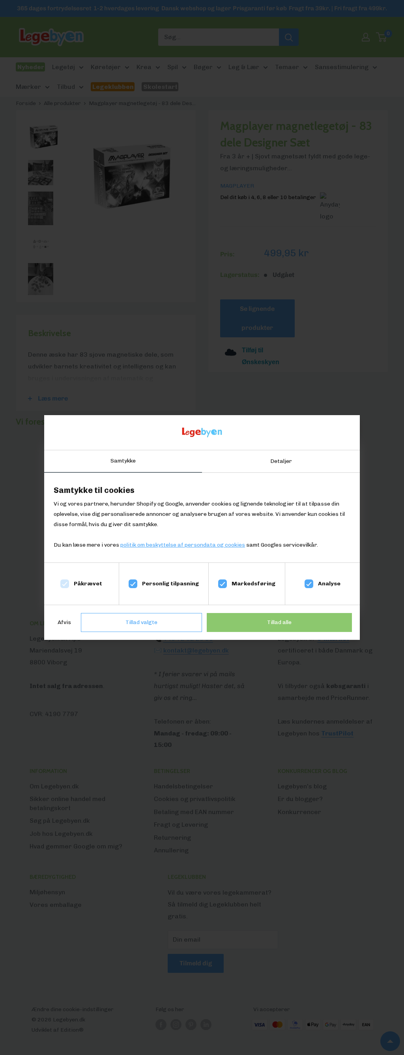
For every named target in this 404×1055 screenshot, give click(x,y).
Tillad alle (279, 622)
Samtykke (123, 460)
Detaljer (281, 461)
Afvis (64, 622)
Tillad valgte (141, 622)
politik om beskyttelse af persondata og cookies (182, 545)
